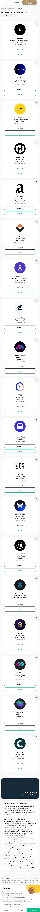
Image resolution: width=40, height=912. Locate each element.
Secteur (6, 16)
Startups (11, 9)
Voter (20, 54)
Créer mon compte (29, 2)
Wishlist (3, 9)
